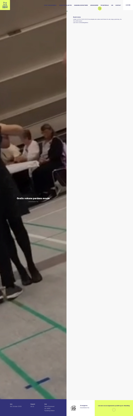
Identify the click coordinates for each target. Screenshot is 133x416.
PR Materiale (105, 5)
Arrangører (94, 5)
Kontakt (118, 5)
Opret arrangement (50, 5)
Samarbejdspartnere (81, 5)
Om (112, 5)
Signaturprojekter (65, 5)
